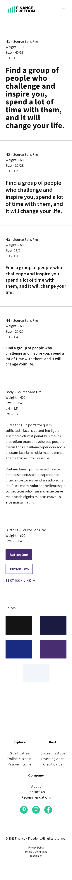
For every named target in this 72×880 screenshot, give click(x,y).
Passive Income (19, 764)
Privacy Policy (36, 847)
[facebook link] (48, 810)
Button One (19, 554)
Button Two (19, 569)
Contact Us (36, 791)
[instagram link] (24, 810)
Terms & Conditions (36, 851)
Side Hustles (19, 753)
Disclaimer (36, 856)
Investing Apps (52, 758)
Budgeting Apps (52, 753)
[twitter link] (36, 810)
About (36, 786)
